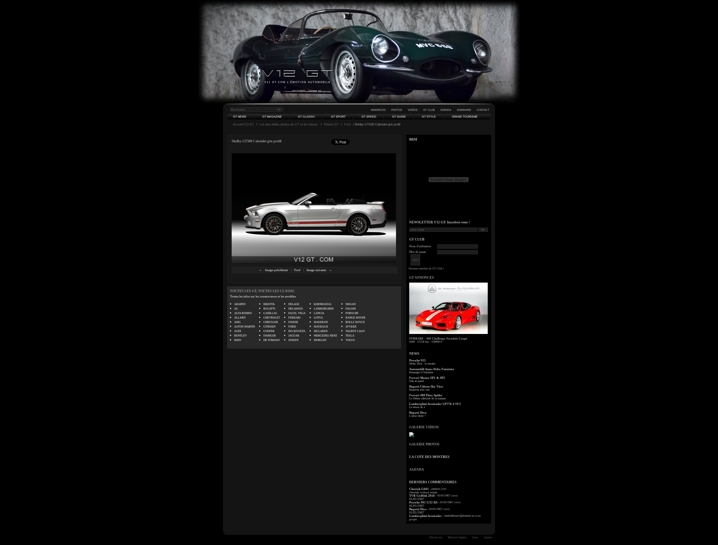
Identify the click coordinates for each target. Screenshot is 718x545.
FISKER (293, 322)
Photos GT (331, 124)
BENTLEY (240, 335)
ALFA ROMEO (243, 313)
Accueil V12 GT (243, 124)
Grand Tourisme (465, 116)
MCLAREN (321, 331)
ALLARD (239, 317)
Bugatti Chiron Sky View (426, 386)
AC (236, 308)
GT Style (429, 116)
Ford (347, 124)
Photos (396, 110)
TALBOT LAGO (355, 331)
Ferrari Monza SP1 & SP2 (427, 377)
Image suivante (316, 270)
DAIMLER (269, 335)
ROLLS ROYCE (355, 322)
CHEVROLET (271, 317)
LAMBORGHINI (323, 308)
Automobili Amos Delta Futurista (431, 369)
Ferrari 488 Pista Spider (425, 395)
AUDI (237, 331)
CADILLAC (270, 313)
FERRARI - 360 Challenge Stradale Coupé (438, 338)
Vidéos (413, 110)
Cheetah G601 (419, 489)
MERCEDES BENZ (325, 335)
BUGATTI (269, 308)
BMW (237, 340)
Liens (475, 537)
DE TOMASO (271, 340)
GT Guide (399, 116)
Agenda (445, 110)
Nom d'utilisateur (420, 246)
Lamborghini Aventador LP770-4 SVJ (435, 404)
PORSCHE (352, 313)
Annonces (378, 110)
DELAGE (293, 304)
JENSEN (293, 340)
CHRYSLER (270, 322)
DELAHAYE (295, 308)
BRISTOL (269, 304)
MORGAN (320, 340)
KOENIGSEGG (323, 304)
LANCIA (319, 313)
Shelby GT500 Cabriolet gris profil (256, 141)
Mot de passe (417, 251)
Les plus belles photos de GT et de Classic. (289, 124)
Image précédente (276, 270)
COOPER (269, 331)
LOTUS (318, 317)
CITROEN (269, 326)
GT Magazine (272, 116)
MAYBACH (321, 326)
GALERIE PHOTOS (424, 444)
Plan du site (436, 537)
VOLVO (350, 340)
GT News (239, 116)
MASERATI (321, 322)
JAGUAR (293, 335)
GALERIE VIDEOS (424, 427)
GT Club (429, 110)
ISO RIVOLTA (296, 331)
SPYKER (351, 326)
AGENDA (416, 469)
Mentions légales (457, 537)
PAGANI (351, 308)
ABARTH (239, 304)
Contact (483, 110)
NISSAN (351, 304)
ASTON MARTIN (244, 326)
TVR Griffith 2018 (422, 495)
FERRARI (294, 317)
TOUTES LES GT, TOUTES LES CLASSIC (262, 291)
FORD (292, 326)
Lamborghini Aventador (425, 515)
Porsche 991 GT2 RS (423, 502)
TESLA (350, 335)
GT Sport (338, 116)
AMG (237, 322)
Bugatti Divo (418, 412)
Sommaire (464, 110)
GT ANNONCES (421, 278)
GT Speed (369, 116)
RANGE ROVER (355, 317)
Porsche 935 (417, 360)
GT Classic (306, 116)
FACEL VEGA (296, 313)
